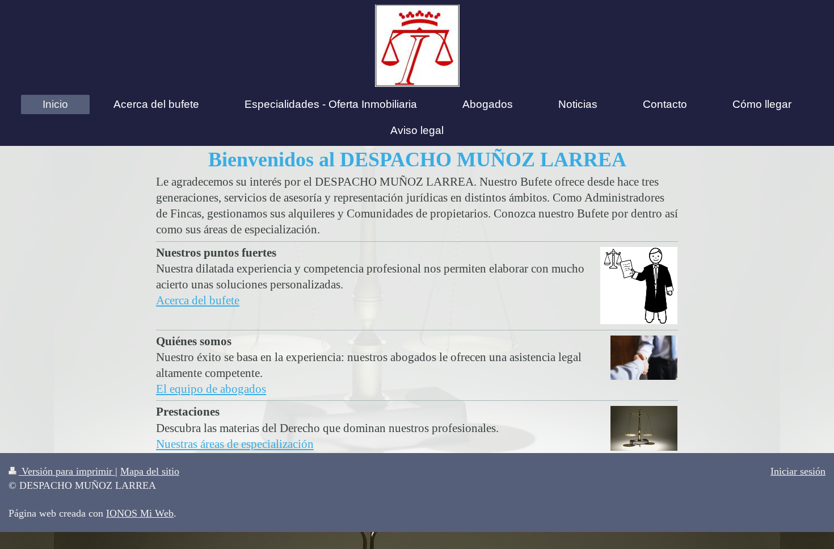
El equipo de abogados (211, 389)
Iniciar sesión (797, 471)
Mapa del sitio (149, 471)
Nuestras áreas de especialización (235, 444)
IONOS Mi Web (140, 513)
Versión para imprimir (67, 471)
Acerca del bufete (197, 300)
